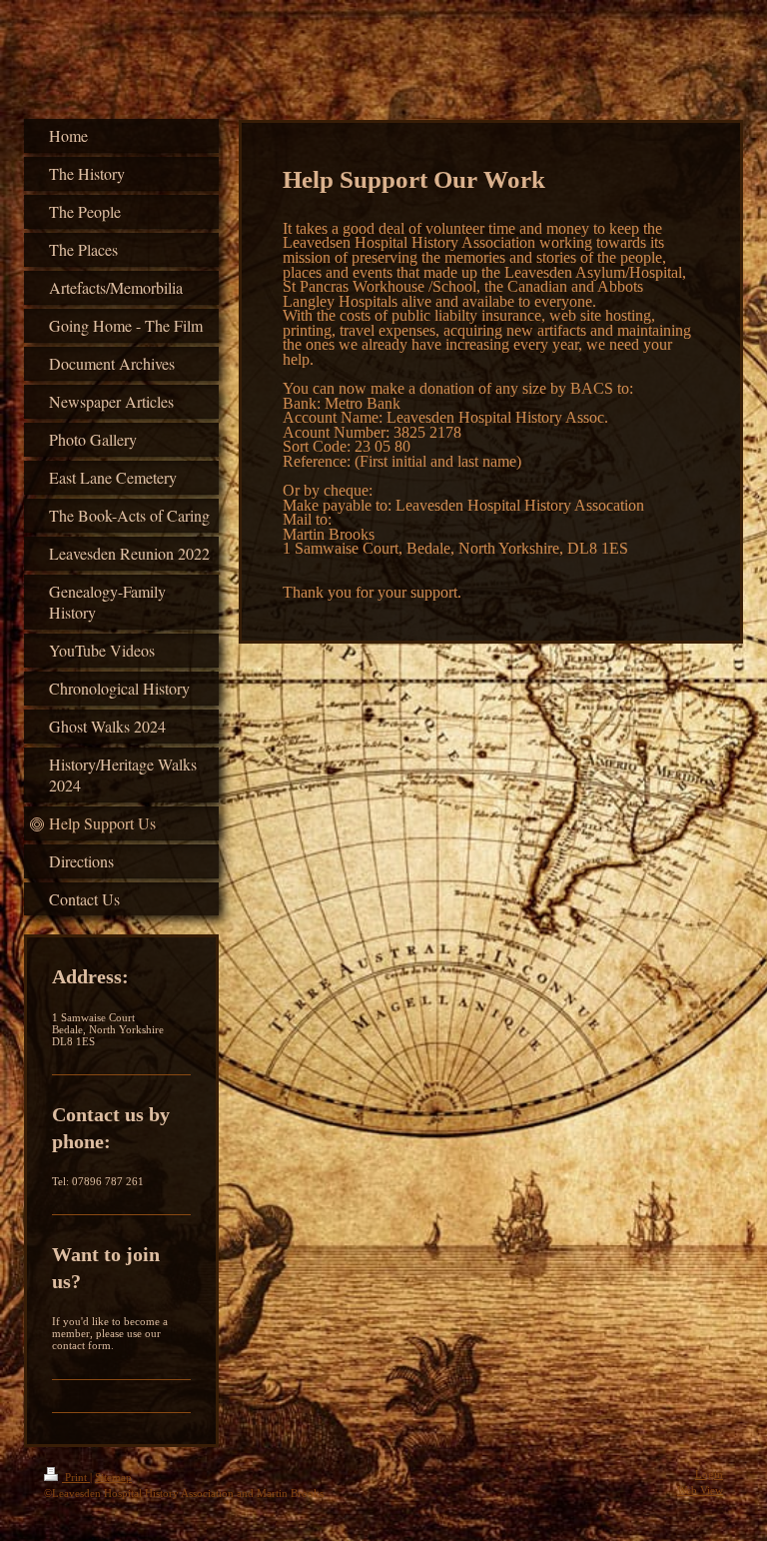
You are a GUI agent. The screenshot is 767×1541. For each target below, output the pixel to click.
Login (709, 1474)
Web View (700, 1490)
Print (76, 1477)
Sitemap (113, 1477)
